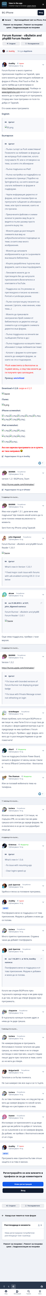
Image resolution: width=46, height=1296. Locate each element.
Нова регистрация (23, 1184)
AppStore (28, 51)
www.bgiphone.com (11, 92)
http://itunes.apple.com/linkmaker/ (18, 484)
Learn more (5, 4)
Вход (23, 1190)
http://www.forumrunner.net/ (15, 88)
